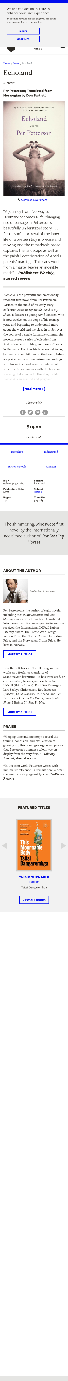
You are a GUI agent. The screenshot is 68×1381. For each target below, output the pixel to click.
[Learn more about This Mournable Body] (34, 845)
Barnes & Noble (17, 466)
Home (6, 63)
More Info (23, 39)
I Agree (23, 31)
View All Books (34, 900)
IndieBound (51, 452)
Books (16, 63)
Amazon (51, 466)
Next (61, 845)
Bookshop (17, 452)
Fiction (38, 492)
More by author (19, 654)
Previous (7, 845)
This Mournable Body (34, 879)
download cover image (34, 200)
